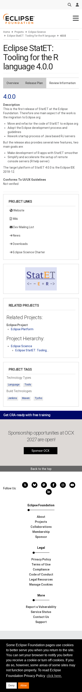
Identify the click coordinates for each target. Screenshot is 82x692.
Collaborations (41, 526)
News (16, 235)
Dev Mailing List (23, 227)
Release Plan (34, 83)
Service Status (41, 612)
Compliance (41, 569)
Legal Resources (41, 579)
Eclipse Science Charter (28, 252)
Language (13, 384)
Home (6, 32)
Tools (27, 384)
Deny (11, 685)
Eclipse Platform (22, 329)
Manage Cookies (41, 584)
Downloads (20, 244)
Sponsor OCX (40, 450)
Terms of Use (41, 564)
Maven (26, 398)
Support (41, 622)
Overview (13, 83)
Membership (41, 531)
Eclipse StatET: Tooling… (32, 350)
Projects (19, 32)
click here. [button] (54, 676)
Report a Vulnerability (41, 607)
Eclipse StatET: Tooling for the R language (31, 35)
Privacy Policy (41, 559)
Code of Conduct (41, 574)
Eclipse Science (37, 32)
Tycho (38, 398)
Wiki (15, 218)
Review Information (62, 83)
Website (18, 210)
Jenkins (12, 398)
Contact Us (41, 617)
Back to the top (41, 469)
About (41, 516)
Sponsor (41, 537)
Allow (23, 685)
